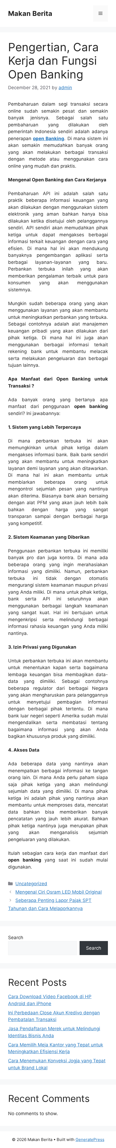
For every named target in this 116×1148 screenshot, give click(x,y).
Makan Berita (30, 13)
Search (15, 937)
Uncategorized (31, 883)
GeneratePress (90, 1139)
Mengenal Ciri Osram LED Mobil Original (58, 892)
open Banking (48, 138)
